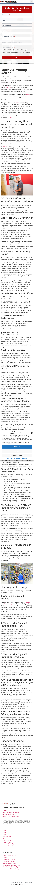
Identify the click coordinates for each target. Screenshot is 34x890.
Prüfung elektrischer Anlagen (11, 869)
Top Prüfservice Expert (9, 859)
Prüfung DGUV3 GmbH (9, 863)
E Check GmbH (7, 842)
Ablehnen (17, 451)
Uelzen (28, 94)
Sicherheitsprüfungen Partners (12, 865)
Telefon (4, 31)
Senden (17, 57)
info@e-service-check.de (11, 816)
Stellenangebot (7, 836)
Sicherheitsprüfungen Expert (11, 867)
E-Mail (4, 20)
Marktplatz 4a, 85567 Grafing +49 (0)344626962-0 (11, 812)
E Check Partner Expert (9, 856)
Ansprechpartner (7, 25)
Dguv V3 (8, 87)
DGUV (4, 833)
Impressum (24, 458)
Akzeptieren (17, 446)
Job (3, 838)
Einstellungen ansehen (17, 455)
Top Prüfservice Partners (10, 861)
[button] (31, 433)
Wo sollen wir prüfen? (8, 36)
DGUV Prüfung (7, 831)
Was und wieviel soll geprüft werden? (13, 42)
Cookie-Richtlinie (11, 458)
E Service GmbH (7, 840)
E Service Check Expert (10, 844)
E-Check (5, 857)
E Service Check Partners (10, 846)
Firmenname (6, 15)
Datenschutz (18, 458)
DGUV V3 (6, 147)
